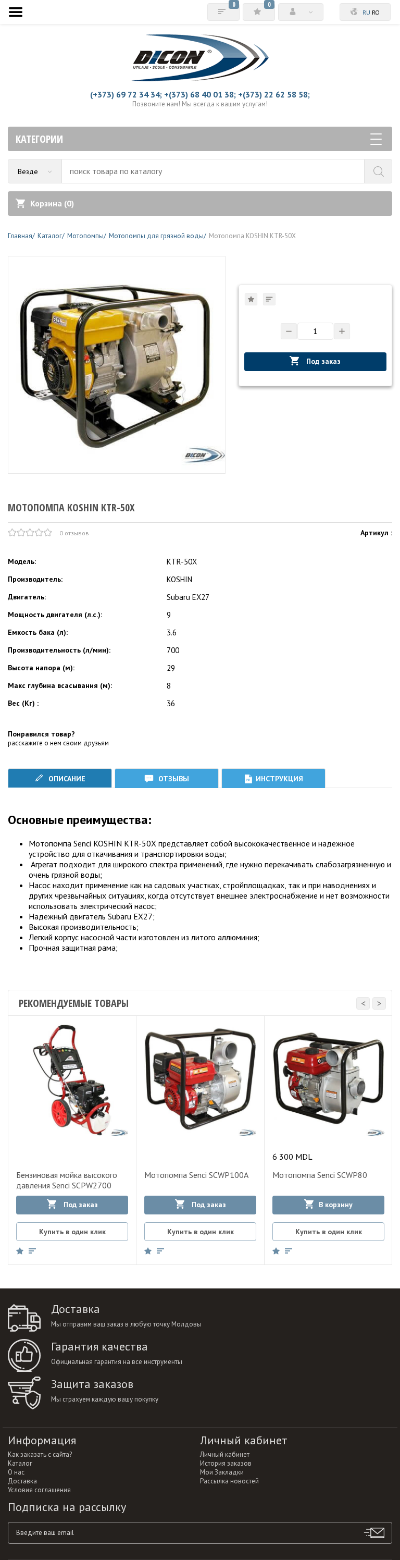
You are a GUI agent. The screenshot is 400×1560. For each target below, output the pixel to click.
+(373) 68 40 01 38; (200, 94)
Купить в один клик (72, 1231)
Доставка (22, 1481)
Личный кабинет (224, 1454)
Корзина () (52, 203)
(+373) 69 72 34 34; (126, 94)
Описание (65, 778)
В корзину (336, 1204)
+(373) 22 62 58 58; (274, 94)
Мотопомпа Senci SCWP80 (319, 1175)
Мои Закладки (222, 1472)
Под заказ (322, 361)
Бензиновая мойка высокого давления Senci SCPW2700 (66, 1180)
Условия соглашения (39, 1489)
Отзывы (172, 778)
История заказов (226, 1463)
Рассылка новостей (229, 1481)
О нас (16, 1472)
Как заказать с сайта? (40, 1454)
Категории (39, 139)
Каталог (20, 1463)
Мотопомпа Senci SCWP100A (196, 1175)
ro (376, 12)
